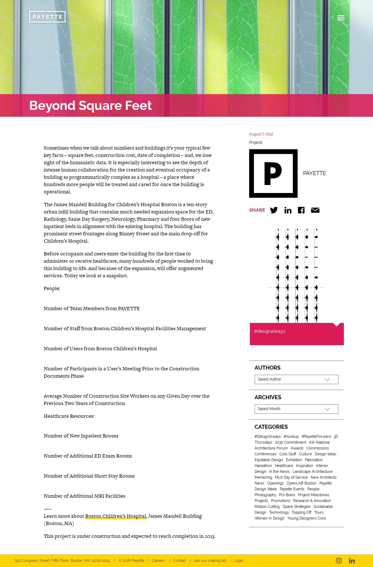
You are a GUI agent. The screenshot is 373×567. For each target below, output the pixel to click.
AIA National (319, 442)
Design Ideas (325, 454)
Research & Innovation (312, 501)
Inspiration (304, 466)
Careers (158, 561)
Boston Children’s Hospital (115, 516)
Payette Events (292, 489)
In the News (279, 472)
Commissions (317, 448)
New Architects (324, 477)
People (313, 489)
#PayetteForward (316, 437)
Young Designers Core (306, 518)
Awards (297, 448)
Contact (179, 561)
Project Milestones (313, 495)
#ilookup (291, 437)
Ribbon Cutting (267, 507)
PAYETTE (314, 173)
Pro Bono (287, 495)
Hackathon (263, 466)
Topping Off (301, 512)
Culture (305, 454)
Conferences (265, 454)
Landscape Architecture (312, 472)
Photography (265, 495)
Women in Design (269, 518)
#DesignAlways (268, 437)
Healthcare (284, 466)
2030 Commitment (290, 442)
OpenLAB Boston (302, 483)
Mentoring (263, 477)
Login (238, 561)
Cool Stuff (287, 454)
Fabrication (314, 460)
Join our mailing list (209, 561)
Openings (275, 483)
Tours (319, 512)
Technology (279, 512)
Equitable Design (269, 460)
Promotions (280, 501)
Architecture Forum (271, 448)
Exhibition (294, 460)
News (259, 483)
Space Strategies (297, 507)
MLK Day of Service (291, 477)
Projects (256, 142)
